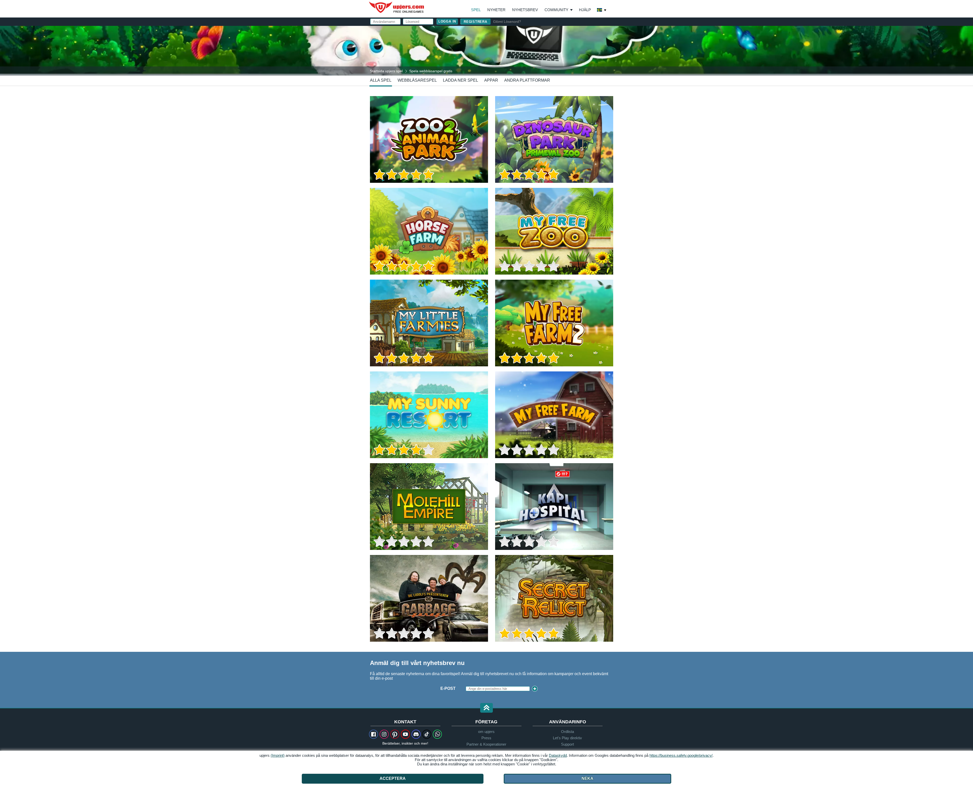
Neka (587, 778)
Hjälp (585, 10)
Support (567, 744)
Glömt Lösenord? (507, 22)
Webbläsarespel (417, 80)
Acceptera (393, 778)
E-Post (448, 688)
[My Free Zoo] (554, 231)
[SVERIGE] (601, 10)
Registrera (475, 22)
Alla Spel (380, 80)
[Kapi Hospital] (554, 506)
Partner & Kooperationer (486, 744)
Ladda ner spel (460, 80)
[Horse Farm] (429, 231)
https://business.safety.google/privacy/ (681, 755)
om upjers (486, 731)
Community (556, 10)
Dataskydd (558, 755)
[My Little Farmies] (429, 323)
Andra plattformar (527, 80)
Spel (476, 10)
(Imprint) (278, 755)
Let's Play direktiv (567, 738)
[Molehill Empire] (429, 506)
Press (486, 738)
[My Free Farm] (554, 414)
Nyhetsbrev (525, 10)
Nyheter (496, 10)
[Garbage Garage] (429, 598)
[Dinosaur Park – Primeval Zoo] (554, 139)
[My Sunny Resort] (429, 414)
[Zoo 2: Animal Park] (429, 139)
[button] (486, 708)
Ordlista (567, 731)
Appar (491, 80)
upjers (397, 7)
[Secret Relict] (554, 598)
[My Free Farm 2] (554, 323)
